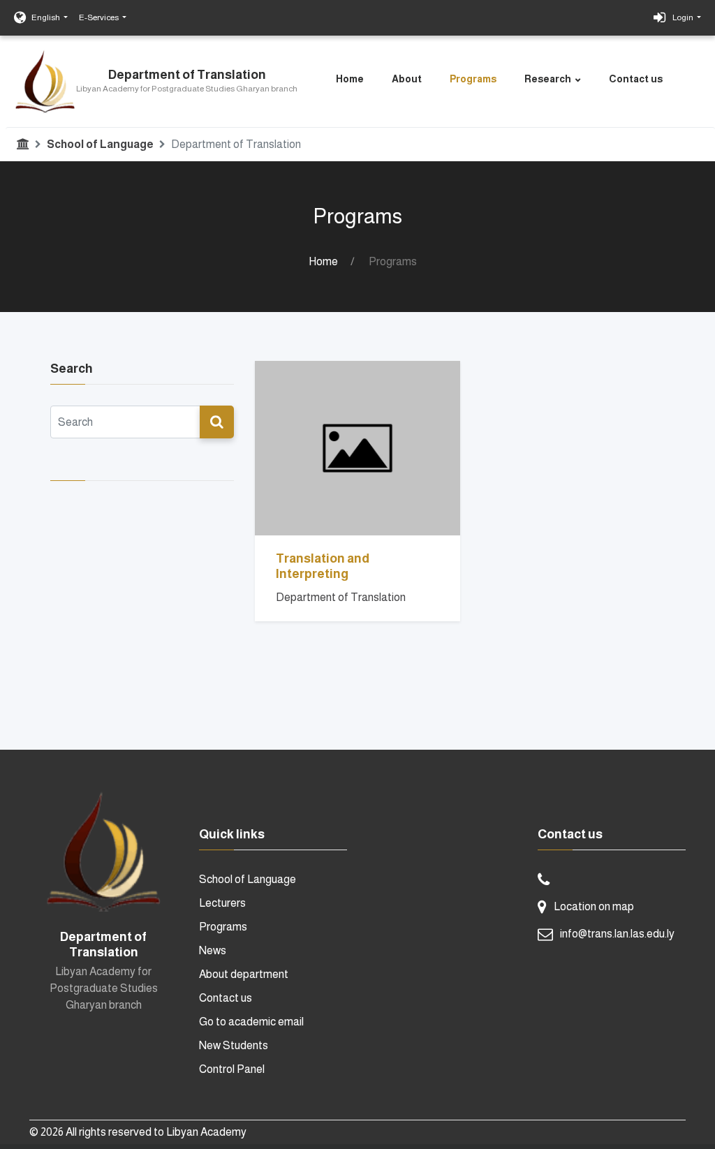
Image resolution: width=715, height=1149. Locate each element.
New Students (233, 1045)
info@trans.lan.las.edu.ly (617, 934)
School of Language (100, 144)
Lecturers (222, 903)
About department (243, 974)
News (212, 950)
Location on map (594, 906)
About (407, 78)
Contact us (636, 78)
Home (350, 78)
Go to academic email (251, 1022)
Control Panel (232, 1069)
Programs (473, 78)
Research (547, 78)
